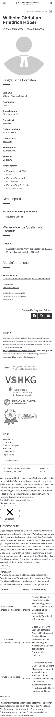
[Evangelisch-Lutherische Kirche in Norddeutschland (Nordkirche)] (20, 373)
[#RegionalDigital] (20, 405)
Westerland (8, 123)
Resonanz (7, 448)
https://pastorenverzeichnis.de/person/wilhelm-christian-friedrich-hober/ (27, 278)
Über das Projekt (11, 445)
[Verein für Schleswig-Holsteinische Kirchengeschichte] (20, 385)
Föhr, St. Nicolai (22, 185)
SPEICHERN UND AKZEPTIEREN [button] (16, 715)
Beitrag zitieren (8, 299)
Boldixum (7, 160)
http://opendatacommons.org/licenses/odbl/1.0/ (32, 341)
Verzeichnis (8, 439)
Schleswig (7, 142)
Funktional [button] (5, 696)
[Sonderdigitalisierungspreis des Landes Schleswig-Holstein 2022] (20, 426)
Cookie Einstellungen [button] (9, 500)
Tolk (24, 171)
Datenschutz (9, 452)
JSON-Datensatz (11, 287)
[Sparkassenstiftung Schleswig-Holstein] (20, 396)
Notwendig (3, 569)
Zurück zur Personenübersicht (36, 11)
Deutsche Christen (14, 217)
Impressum (8, 455)
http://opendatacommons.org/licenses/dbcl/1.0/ (19, 351)
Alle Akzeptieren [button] (27, 500)
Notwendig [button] (5, 565)
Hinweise (7, 442)
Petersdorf (20, 178)
